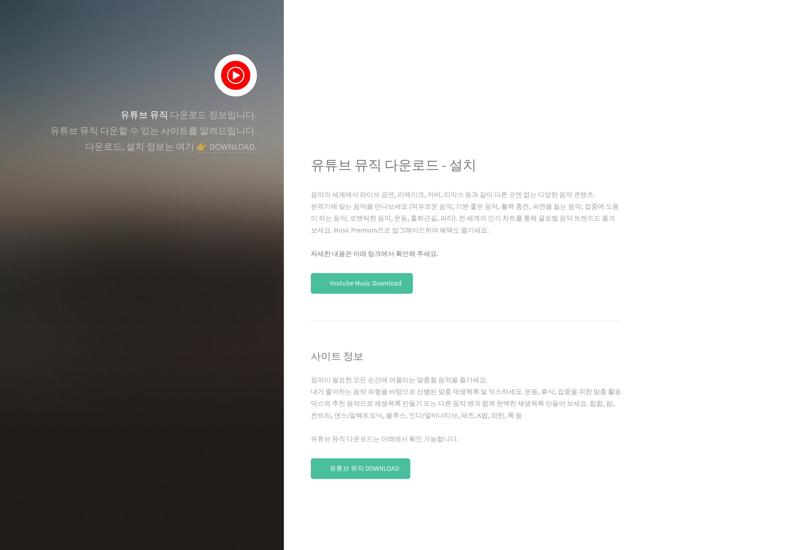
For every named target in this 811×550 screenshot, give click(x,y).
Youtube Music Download (365, 283)
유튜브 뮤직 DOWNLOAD (364, 468)
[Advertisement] (466, 98)
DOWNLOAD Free (361, 516)
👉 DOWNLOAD (225, 146)
